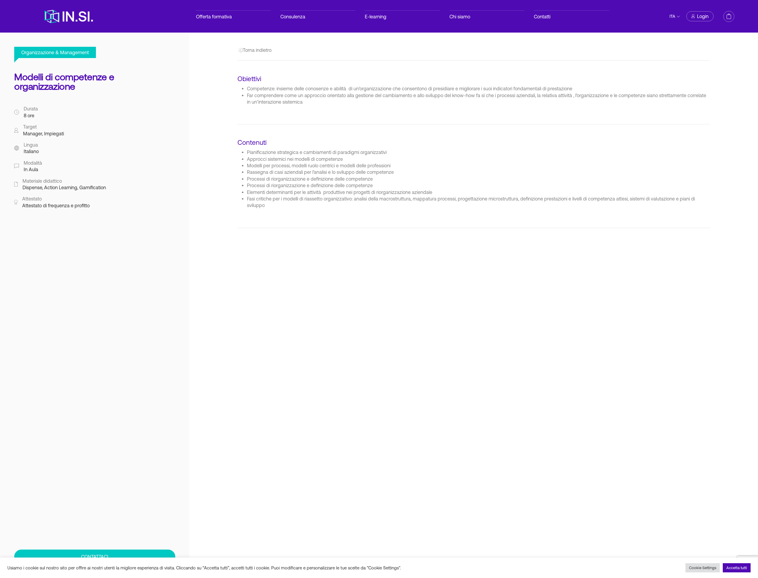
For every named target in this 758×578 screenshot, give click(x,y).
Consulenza (292, 16)
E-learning (375, 16)
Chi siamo (459, 16)
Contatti (542, 16)
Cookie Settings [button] (702, 568)
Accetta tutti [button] (736, 568)
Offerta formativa (214, 16)
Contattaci (94, 556)
